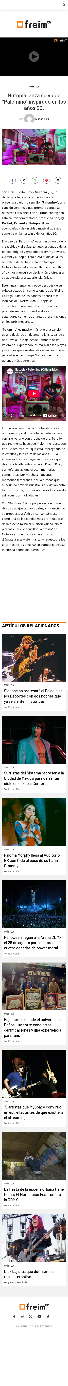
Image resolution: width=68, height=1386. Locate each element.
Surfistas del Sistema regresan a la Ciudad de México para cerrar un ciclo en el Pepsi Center (34, 778)
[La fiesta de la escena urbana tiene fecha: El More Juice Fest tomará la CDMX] (34, 1156)
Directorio (21, 1325)
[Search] (64, 5)
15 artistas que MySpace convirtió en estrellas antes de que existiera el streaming (33, 1112)
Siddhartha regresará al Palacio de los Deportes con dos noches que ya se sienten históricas (33, 696)
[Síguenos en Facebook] (14, 1316)
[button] (4, 5)
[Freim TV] (34, 23)
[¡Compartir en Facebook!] (12, 180)
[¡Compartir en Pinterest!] (46, 180)
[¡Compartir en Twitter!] (23, 180)
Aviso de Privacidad (41, 1325)
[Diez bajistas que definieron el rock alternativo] (34, 1238)
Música (34, 86)
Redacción (14, 707)
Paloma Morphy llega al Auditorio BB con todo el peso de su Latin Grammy (32, 860)
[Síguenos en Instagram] (22, 1316)
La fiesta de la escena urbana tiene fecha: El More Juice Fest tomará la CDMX (34, 1194)
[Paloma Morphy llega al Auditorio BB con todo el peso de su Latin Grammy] (34, 822)
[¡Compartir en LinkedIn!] (35, 180)
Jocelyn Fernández (18, 1282)
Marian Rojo (42, 118)
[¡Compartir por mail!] (58, 180)
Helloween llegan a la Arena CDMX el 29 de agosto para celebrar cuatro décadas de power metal (33, 942)
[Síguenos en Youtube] (39, 1316)
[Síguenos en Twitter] (30, 1316)
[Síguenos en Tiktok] (48, 1316)
